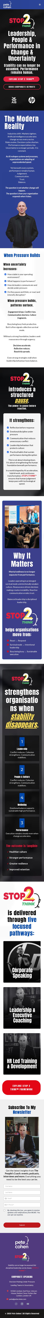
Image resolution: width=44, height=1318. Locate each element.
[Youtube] (28, 1304)
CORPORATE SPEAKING (22, 1277)
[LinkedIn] (22, 1304)
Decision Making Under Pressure (22, 1282)
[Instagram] (16, 1304)
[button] (40, 5)
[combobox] (6, 1205)
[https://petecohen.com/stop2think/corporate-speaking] (22, 962)
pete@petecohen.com (17, 1299)
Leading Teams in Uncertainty (22, 1285)
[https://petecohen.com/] (7, 4)
